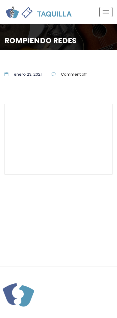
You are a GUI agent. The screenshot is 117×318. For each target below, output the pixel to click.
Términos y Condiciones (57, 144)
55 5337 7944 (89, 117)
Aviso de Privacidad (86, 240)
